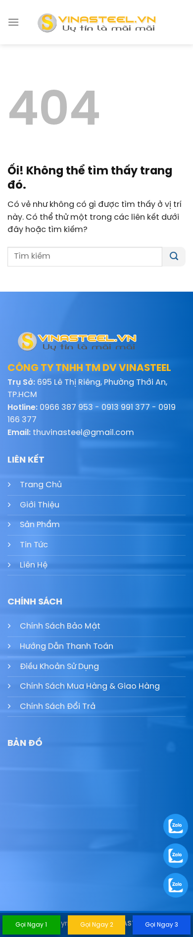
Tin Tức (34, 545)
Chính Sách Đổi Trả (58, 707)
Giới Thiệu (39, 505)
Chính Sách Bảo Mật (60, 626)
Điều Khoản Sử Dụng (59, 667)
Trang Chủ (41, 485)
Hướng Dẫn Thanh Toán (66, 646)
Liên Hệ (34, 565)
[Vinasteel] (96, 22)
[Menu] (13, 22)
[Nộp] (174, 257)
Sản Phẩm (40, 525)
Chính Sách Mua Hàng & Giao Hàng (90, 686)
